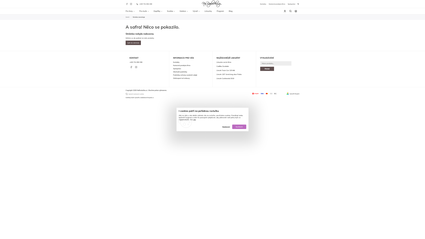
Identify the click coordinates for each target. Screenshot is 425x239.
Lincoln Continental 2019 (225, 78)
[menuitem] (131, 11)
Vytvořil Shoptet (294, 94)
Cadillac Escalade (222, 66)
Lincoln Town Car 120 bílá (225, 70)
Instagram (131, 4)
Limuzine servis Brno (223, 62)
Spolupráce (291, 4)
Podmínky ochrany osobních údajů (185, 75)
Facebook (127, 4)
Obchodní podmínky (180, 72)
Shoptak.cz (150, 97)
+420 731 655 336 (135, 62)
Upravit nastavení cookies (136, 94)
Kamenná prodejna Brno (277, 4)
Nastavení (226, 127)
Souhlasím (239, 127)
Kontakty (263, 4)
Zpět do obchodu (133, 43)
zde (194, 119)
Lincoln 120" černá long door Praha (228, 74)
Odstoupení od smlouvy (181, 78)
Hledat (267, 69)
